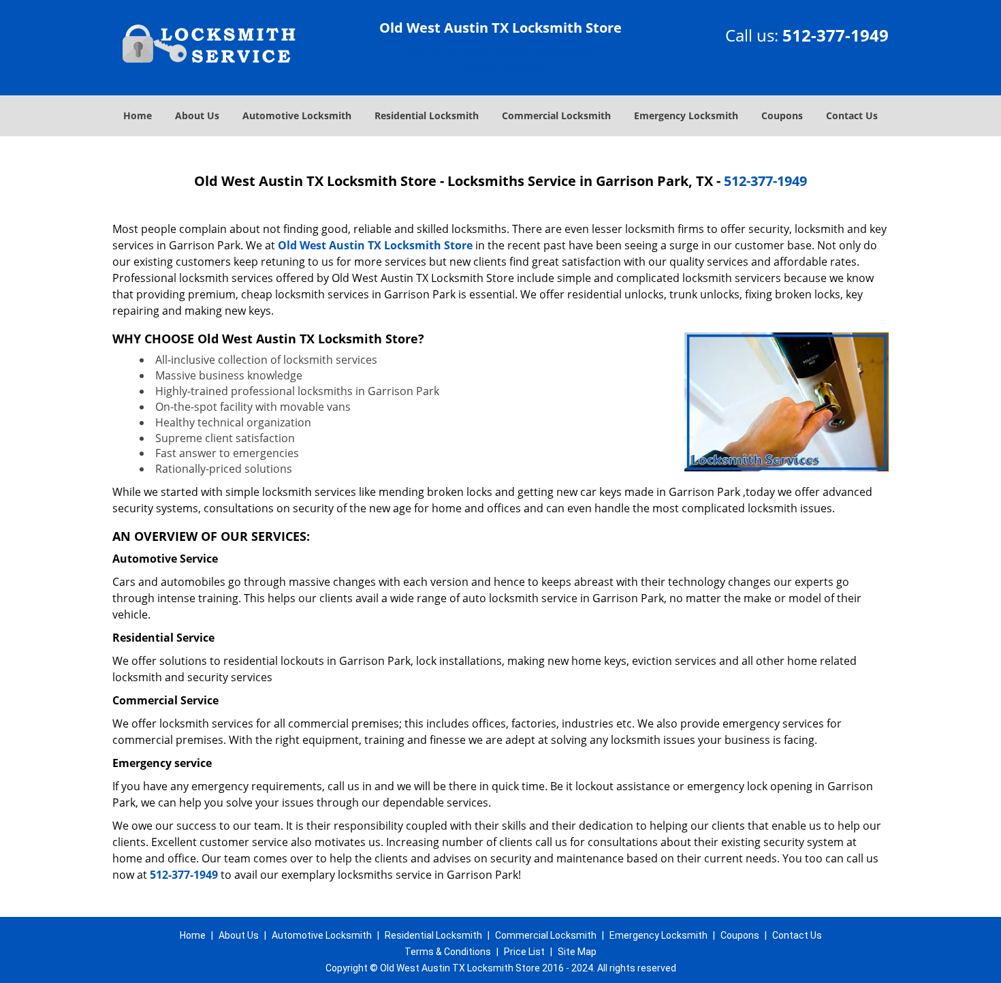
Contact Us (852, 115)
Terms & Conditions (447, 951)
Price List (524, 951)
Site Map (577, 951)
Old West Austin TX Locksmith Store (375, 245)
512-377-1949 (835, 35)
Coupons (782, 115)
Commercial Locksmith (556, 115)
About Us (197, 115)
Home (137, 115)
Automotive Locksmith (296, 115)
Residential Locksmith (427, 115)
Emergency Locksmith (686, 115)
